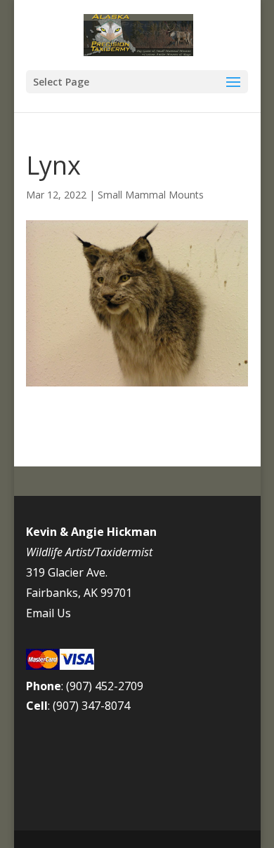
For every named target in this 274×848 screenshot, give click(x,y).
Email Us (48, 613)
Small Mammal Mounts (151, 194)
